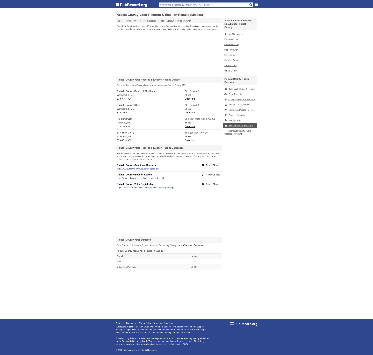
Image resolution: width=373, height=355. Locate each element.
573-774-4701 (124, 98)
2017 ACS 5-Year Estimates (190, 245)
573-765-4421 (124, 126)
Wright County (230, 70)
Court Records (235, 94)
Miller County (230, 54)
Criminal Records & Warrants (241, 99)
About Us (120, 323)
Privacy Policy (144, 323)
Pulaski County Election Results (134, 174)
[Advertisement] (169, 53)
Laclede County (231, 44)
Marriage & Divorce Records (241, 109)
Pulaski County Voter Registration (135, 184)
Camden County (231, 60)
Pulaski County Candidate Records (136, 165)
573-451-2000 (124, 140)
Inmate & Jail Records (238, 104)
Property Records (236, 115)
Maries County (231, 49)
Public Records (124, 20)
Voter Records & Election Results (242, 125)
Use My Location (235, 33)
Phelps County (231, 39)
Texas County (230, 65)
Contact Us (131, 323)
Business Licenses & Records (242, 88)
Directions (190, 98)
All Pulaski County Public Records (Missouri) (237, 132)
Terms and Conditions (163, 323)
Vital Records (234, 120)
